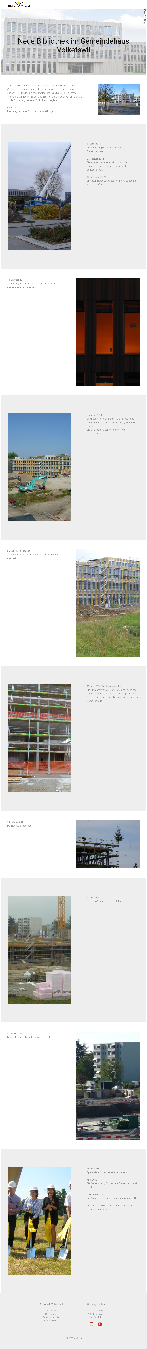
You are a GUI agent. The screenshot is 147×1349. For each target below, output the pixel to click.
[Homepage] (60, 4)
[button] (34, 247)
